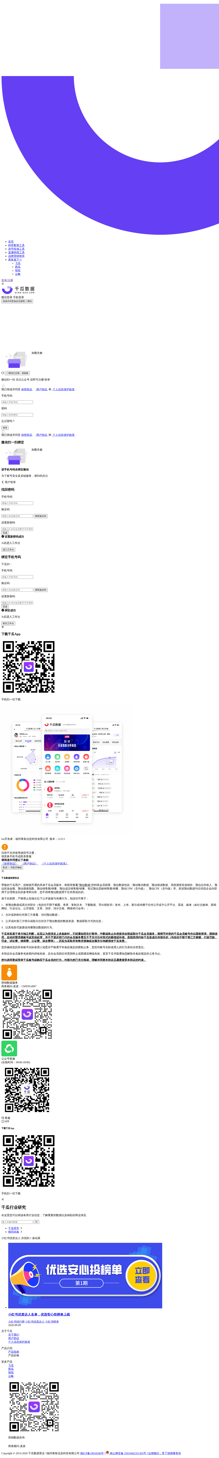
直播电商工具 (16, 252)
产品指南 (13, 1351)
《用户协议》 (29, 863)
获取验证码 (40, 516)
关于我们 (13, 1334)
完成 (5, 533)
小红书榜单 (52, 1321)
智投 (18, 270)
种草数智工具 (16, 245)
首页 (11, 241)
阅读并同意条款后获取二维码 (17, 301)
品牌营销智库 (16, 256)
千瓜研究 (13, 1228)
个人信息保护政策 (63, 389)
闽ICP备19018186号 (92, 1453)
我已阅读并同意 (11, 389)
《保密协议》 (9, 863)
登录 (5, 427)
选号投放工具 (16, 248)
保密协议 (26, 389)
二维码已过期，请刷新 (17, 373)
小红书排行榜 (16, 1321)
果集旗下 (13, 259)
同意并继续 (16, 867)
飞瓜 (18, 263)
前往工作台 (8, 623)
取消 (5, 867)
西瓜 (18, 266)
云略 (18, 274)
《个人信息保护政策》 (54, 863)
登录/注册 (7, 280)
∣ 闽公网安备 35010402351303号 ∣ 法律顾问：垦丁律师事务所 (142, 1453)
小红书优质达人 (34, 1321)
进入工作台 (8, 549)
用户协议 (42, 389)
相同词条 (13, 1231)
